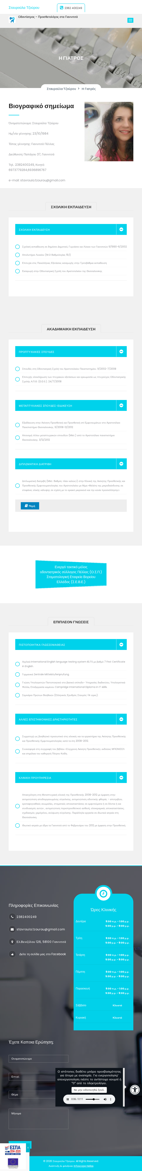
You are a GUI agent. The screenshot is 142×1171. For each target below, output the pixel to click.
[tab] (71, 229)
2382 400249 (73, 8)
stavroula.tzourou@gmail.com (41, 929)
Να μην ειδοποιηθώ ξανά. (89, 1089)
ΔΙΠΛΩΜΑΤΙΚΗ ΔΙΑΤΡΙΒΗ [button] (35, 464)
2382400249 (27, 917)
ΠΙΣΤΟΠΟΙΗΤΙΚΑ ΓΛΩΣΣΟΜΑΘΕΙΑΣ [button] (42, 645)
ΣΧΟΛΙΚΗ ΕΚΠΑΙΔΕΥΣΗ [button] (34, 230)
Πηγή (32, 506)
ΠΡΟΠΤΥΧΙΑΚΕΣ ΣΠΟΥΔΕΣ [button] (36, 352)
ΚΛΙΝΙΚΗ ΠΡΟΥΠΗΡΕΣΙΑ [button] (35, 778)
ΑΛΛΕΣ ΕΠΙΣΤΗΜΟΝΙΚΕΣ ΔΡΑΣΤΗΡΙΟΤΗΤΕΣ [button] (48, 719)
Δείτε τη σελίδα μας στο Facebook (42, 954)
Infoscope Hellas (84, 1166)
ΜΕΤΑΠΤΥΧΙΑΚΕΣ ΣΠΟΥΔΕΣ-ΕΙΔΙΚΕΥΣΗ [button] (45, 406)
